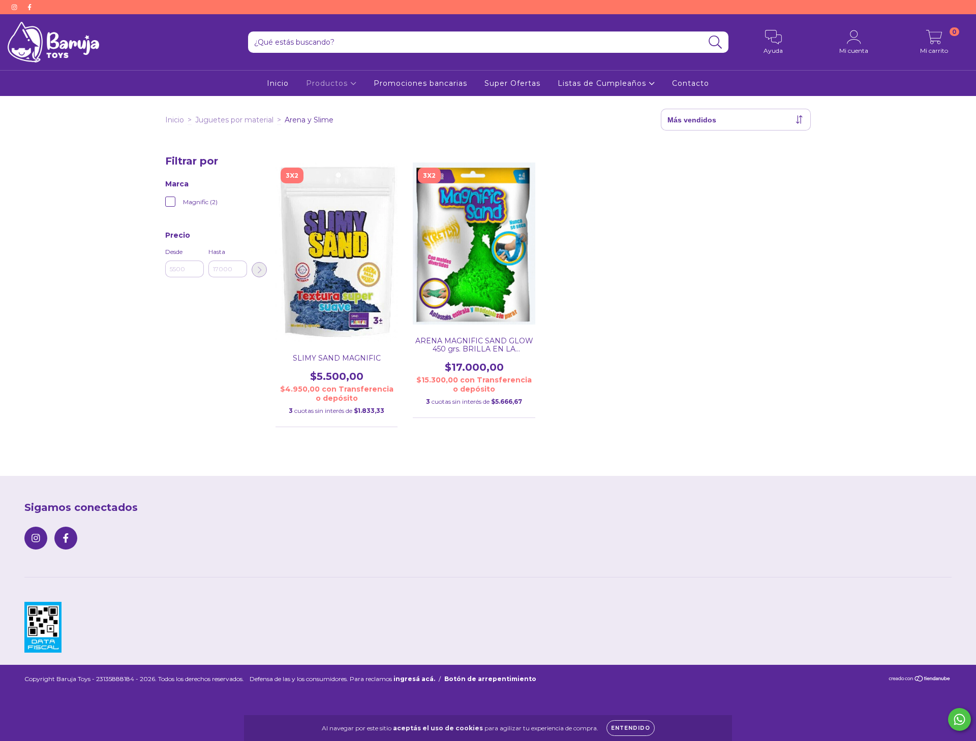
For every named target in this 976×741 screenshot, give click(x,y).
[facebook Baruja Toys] (29, 7)
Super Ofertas (512, 83)
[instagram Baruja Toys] (15, 7)
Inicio (278, 83)
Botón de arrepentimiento (490, 679)
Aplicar (259, 269)
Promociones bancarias (420, 83)
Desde (173, 251)
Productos (328, 83)
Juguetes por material (234, 119)
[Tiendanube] (920, 680)
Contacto (690, 83)
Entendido (630, 728)
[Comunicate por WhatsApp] (959, 719)
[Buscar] (715, 42)
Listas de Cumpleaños (603, 83)
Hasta (216, 251)
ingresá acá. (414, 679)
